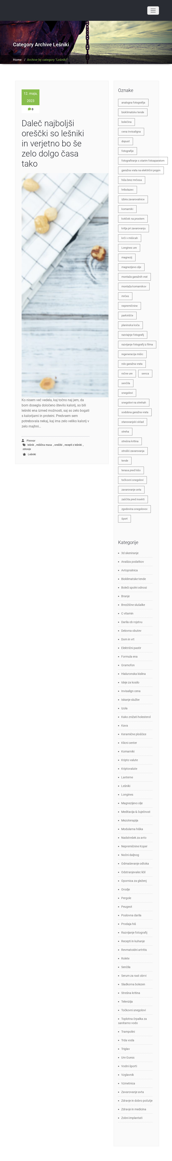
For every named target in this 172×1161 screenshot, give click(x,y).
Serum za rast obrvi (133, 975)
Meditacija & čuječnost (135, 811)
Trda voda (127, 1040)
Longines (127, 794)
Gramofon (128, 665)
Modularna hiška (132, 829)
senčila (125, 383)
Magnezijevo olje (132, 803)
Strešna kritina (130, 993)
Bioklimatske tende (133, 579)
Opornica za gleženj (134, 880)
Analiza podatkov (132, 561)
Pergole (126, 898)
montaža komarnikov (133, 286)
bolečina (126, 121)
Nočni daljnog (130, 855)
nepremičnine (129, 305)
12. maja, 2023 (30, 97)
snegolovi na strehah (133, 402)
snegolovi (127, 392)
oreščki (58, 444)
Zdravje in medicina (133, 1109)
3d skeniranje (129, 553)
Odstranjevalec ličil (133, 872)
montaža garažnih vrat (134, 276)
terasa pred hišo (131, 470)
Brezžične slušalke (133, 604)
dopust (125, 141)
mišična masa (44, 444)
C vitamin (127, 613)
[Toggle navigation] (153, 10)
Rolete (125, 958)
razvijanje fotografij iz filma (137, 344)
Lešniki (32, 454)
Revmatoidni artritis (134, 949)
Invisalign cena (131, 691)
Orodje (125, 889)
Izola (124, 708)
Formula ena (129, 656)
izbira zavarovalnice (133, 199)
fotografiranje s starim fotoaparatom (142, 160)
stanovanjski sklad (132, 421)
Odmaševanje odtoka (135, 863)
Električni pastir (131, 648)
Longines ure (129, 247)
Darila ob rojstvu (131, 622)
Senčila (125, 967)
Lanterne (127, 777)
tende (124, 460)
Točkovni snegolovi (133, 1010)
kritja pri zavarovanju (133, 228)
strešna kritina (129, 441)
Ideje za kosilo (130, 682)
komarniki (127, 209)
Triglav (125, 1049)
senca (145, 373)
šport (124, 518)
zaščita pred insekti (133, 499)
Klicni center (129, 742)
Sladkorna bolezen (133, 984)
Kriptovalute (129, 768)
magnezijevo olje (131, 267)
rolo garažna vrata (131, 363)
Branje (125, 596)
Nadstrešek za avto (133, 837)
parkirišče (127, 315)
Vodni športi (129, 1066)
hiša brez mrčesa (131, 180)
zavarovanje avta (131, 489)
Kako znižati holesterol (136, 717)
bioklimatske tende (132, 112)
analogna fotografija (133, 102)
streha (125, 431)
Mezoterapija (129, 820)
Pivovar (30, 440)
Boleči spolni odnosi (134, 587)
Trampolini (128, 1031)
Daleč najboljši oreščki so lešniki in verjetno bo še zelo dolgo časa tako (53, 143)
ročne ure (127, 373)
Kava (124, 725)
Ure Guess (127, 1057)
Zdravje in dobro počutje (136, 1100)
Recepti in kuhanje (133, 941)
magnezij (126, 257)
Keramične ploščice (133, 734)
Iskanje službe (130, 699)
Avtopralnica (129, 570)
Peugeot (126, 906)
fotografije (127, 151)
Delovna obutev (131, 630)
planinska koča (130, 325)
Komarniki (127, 751)
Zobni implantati (131, 1118)
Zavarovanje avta (132, 1092)
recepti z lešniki (73, 444)
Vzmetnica (128, 1083)
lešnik (30, 444)
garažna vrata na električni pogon (140, 170)
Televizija (127, 1001)
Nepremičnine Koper (134, 846)
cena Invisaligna (131, 131)
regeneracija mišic (132, 354)
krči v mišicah (129, 238)
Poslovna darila (131, 915)
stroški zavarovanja (132, 450)
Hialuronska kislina (133, 673)
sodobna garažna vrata (134, 412)
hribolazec (127, 189)
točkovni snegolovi (132, 480)
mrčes (125, 296)
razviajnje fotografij (132, 334)
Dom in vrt (127, 639)
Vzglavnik (127, 1074)
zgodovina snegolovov (134, 509)
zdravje (27, 449)
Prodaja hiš (128, 924)
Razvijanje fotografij (134, 932)
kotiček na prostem (132, 218)
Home (17, 60)
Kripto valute (129, 760)
